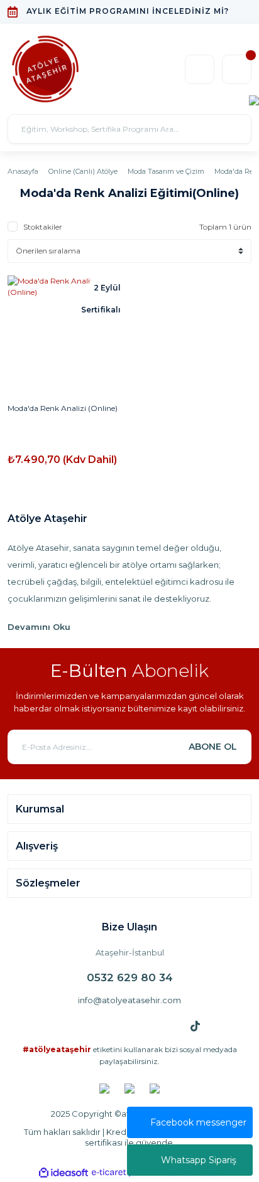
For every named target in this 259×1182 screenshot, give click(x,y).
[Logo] (45, 69)
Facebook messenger (198, 1122)
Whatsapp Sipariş (198, 1160)
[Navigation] (254, 99)
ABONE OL (213, 746)
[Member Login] (199, 69)
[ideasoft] (63, 1173)
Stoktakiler (42, 227)
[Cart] (236, 69)
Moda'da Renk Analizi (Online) (63, 408)
